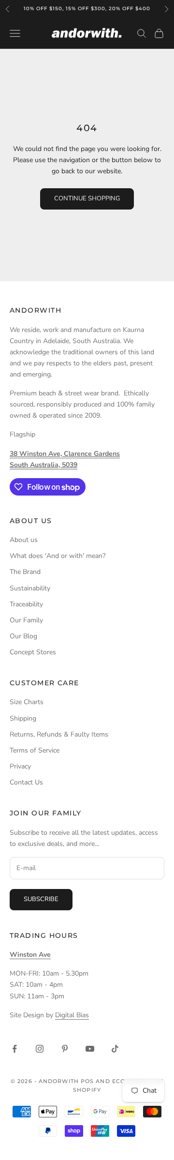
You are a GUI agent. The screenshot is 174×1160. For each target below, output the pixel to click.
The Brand (25, 571)
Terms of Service (34, 750)
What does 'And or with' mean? (57, 555)
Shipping (23, 718)
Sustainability (30, 588)
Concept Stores (33, 652)
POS (87, 1081)
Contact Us (26, 782)
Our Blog (23, 636)
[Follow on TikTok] (115, 1049)
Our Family (26, 620)
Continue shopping (87, 198)
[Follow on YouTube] (90, 1049)
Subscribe (41, 899)
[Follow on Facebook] (14, 1049)
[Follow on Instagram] (39, 1049)
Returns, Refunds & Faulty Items (59, 734)
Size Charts (27, 702)
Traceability (26, 604)
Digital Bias (72, 1015)
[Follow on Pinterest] (65, 1049)
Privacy (20, 766)
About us (24, 539)
